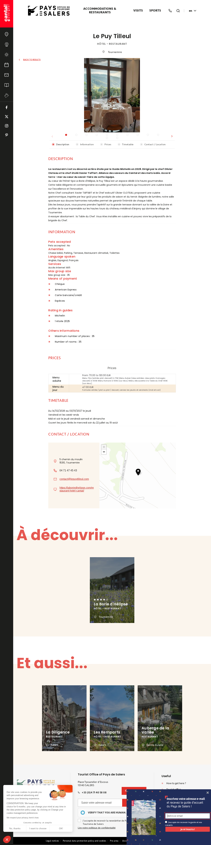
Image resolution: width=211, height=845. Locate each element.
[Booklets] (6, 85)
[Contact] (6, 75)
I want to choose (37, 828)
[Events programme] (6, 65)
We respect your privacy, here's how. (23, 818)
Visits (138, 10)
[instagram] (6, 125)
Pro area (114, 841)
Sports (155, 10)
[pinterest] (6, 135)
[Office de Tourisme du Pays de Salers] (6, 13)
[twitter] (6, 116)
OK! (61, 828)
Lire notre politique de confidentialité (97, 827)
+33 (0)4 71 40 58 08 (94, 792)
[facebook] (6, 107)
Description (62, 144)
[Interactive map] (6, 34)
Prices (108, 144)
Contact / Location (155, 144)
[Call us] (170, 11)
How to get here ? (176, 783)
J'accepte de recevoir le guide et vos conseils (183, 823)
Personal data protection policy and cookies (84, 841)
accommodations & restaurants (99, 10)
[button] (172, 136)
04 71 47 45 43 (68, 470)
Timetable (128, 144)
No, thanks (14, 828)
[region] (105, 812)
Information (87, 144)
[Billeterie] (6, 95)
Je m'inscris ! (187, 829)
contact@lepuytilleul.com (74, 479)
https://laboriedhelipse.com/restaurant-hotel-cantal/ (77, 489)
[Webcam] (6, 44)
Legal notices (52, 841)
